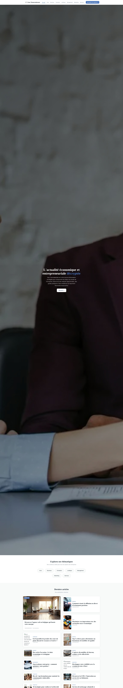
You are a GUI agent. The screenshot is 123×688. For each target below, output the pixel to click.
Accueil (43, 2)
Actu (48, 2)
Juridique (63, 2)
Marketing (76, 2)
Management (70, 2)
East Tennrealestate (32, 2)
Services (82, 2)
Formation (58, 2)
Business (52, 2)
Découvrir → (61, 290)
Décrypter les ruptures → (92, 2)
